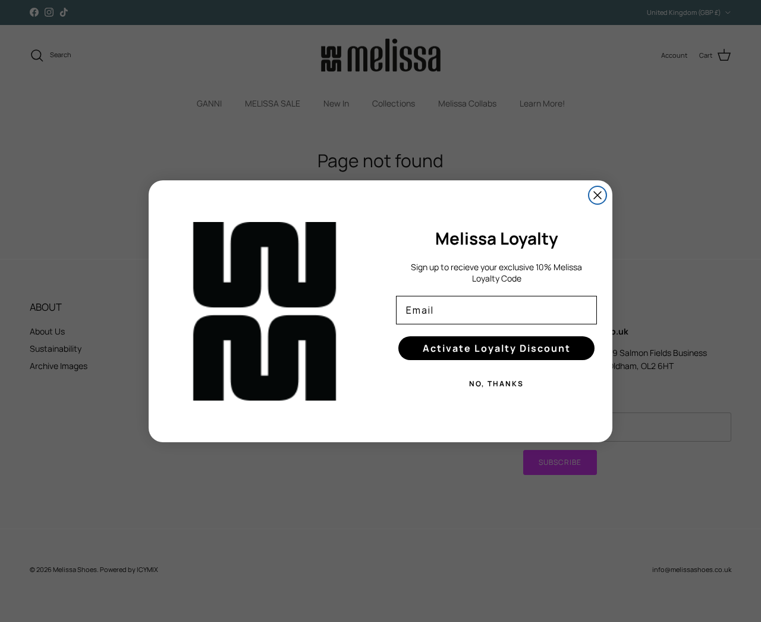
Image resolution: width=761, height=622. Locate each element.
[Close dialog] (597, 195)
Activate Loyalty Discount (497, 348)
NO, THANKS (496, 384)
